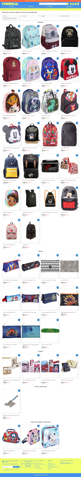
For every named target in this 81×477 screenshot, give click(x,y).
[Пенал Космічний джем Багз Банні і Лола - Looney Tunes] (69, 298)
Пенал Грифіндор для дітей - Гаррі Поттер (49, 312)
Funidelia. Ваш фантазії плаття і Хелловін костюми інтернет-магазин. (10, 4)
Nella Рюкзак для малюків (7, 212)
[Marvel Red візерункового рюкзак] (50, 133)
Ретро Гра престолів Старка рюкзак (28, 180)
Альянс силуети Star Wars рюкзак (9, 244)
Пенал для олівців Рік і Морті (47, 344)
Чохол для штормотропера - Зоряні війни (49, 280)
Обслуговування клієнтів (29, 462)
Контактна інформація (40, 468)
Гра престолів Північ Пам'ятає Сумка (48, 180)
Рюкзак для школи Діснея (26, 83)
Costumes (30, 6)
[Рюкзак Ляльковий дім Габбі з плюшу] (11, 101)
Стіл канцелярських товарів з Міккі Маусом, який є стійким (11, 381)
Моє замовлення (39, 463)
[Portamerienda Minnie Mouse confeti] (30, 436)
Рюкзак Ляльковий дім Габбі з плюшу (9, 115)
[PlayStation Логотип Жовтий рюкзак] (11, 166)
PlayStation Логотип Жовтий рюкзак (9, 180)
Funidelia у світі (50, 463)
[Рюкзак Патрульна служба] (30, 37)
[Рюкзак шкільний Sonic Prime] (50, 69)
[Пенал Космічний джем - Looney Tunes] (11, 330)
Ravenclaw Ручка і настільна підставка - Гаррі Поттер (11, 416)
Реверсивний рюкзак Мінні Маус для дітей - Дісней (68, 181)
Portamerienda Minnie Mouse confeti (29, 450)
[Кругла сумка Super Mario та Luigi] (11, 298)
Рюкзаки (5, 16)
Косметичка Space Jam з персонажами (29, 312)
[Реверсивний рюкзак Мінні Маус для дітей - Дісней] (69, 166)
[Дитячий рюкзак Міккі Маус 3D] (69, 69)
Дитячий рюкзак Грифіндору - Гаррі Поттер (68, 115)
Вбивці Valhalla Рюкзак (65, 147)
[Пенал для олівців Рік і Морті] (50, 330)
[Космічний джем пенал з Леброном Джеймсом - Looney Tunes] (30, 330)
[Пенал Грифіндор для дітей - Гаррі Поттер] (50, 298)
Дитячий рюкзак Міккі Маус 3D (66, 83)
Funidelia (3, 9)
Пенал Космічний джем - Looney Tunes (10, 344)
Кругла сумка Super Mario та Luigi (9, 312)
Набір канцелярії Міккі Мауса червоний (48, 380)
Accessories (49, 6)
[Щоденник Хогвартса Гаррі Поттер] (69, 366)
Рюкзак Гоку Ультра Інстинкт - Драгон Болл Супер (29, 148)
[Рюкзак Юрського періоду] (50, 101)
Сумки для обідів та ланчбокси (10, 18)
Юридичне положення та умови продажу (52, 465)
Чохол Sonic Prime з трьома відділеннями (10, 280)
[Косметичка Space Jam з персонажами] (30, 298)
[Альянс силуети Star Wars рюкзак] (11, 230)
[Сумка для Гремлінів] (69, 266)
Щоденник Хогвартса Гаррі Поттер (67, 380)
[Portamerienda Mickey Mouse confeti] (50, 436)
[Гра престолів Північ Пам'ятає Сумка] (50, 166)
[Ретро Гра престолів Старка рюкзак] (30, 166)
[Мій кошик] (78, 4)
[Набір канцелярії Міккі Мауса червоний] (50, 366)
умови (5, 470)
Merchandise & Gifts (8, 9)
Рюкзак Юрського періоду (46, 115)
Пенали (24, 16)
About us (49, 469)
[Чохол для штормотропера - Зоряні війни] (50, 266)
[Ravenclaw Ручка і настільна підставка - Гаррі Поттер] (11, 401)
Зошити (43, 16)
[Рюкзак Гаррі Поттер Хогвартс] (69, 37)
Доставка (37, 465)
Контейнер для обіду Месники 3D (9, 450)
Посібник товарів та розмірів (41, 464)
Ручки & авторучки (65, 16)
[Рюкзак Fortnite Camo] (11, 37)
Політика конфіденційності (52, 466)
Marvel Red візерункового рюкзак (47, 147)
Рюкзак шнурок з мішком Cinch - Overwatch (49, 212)
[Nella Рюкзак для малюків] (11, 198)
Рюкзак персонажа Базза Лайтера (28, 115)
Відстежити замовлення (28, 466)
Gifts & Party (69, 6)
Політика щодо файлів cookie (53, 467)
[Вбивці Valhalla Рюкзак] (69, 133)
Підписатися (16, 466)
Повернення (38, 466)
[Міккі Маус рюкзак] (69, 198)
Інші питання (38, 467)
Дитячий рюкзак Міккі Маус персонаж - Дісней (11, 147)
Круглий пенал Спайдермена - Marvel (29, 280)
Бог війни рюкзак (25, 244)
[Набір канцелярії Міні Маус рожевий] (30, 366)
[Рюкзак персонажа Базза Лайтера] (30, 101)
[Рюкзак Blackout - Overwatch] (30, 198)
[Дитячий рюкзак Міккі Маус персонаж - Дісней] (11, 133)
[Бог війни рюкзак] (30, 230)
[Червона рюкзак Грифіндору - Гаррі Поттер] (11, 69)
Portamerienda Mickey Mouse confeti (48, 450)
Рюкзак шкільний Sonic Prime (47, 83)
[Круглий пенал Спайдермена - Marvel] (30, 266)
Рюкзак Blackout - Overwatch (27, 212)
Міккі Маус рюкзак (64, 212)
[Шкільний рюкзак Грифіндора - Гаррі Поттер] (50, 37)
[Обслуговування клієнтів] (73, 4)
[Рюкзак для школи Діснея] (30, 69)
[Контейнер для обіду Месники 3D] (11, 436)
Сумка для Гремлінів (64, 280)
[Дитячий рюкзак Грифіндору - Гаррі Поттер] (69, 101)
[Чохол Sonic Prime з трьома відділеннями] (11, 266)
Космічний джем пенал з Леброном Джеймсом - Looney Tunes (30, 345)
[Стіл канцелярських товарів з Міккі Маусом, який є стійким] (11, 366)
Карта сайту (50, 468)
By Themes (11, 6)
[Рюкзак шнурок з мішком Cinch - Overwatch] (50, 198)
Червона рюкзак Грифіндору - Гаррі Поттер (10, 83)
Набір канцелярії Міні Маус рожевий (28, 380)
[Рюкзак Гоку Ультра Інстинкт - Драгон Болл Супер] (30, 133)
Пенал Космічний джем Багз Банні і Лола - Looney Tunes (68, 313)
